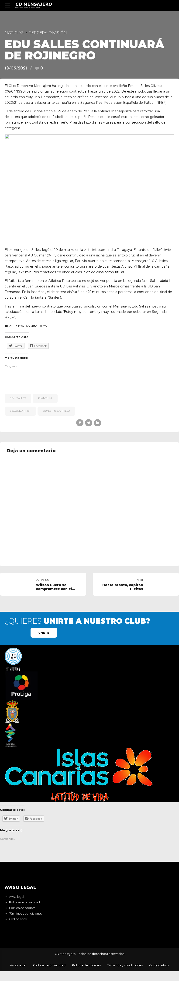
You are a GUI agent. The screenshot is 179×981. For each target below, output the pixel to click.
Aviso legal (16, 896)
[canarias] (79, 774)
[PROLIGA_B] (21, 685)
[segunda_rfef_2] (13, 659)
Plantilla (45, 398)
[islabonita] (11, 735)
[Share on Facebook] (79, 422)
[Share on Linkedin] (97, 422)
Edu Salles (18, 398)
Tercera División (48, 32)
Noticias (14, 32)
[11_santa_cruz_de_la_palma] (12, 711)
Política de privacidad (24, 902)
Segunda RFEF (20, 410)
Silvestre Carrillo (56, 410)
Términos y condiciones (25, 913)
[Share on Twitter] (88, 422)
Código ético (18, 919)
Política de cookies (22, 908)
